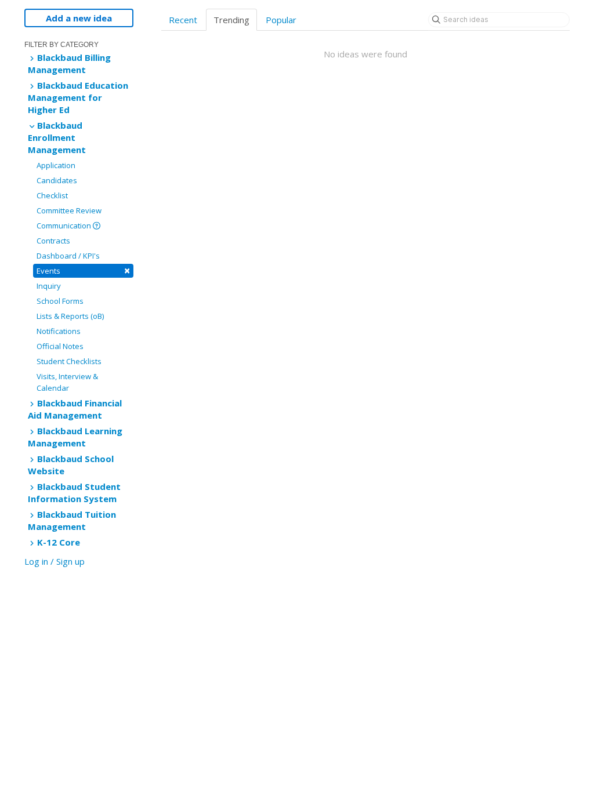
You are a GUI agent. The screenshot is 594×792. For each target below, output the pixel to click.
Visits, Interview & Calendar (67, 382)
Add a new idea (79, 18)
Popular (281, 20)
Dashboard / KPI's (68, 255)
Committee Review (69, 210)
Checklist (52, 195)
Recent (183, 20)
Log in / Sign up (54, 561)
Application (56, 165)
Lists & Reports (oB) (70, 316)
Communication (65, 225)
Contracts (53, 240)
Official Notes (60, 346)
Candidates (57, 180)
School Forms (60, 301)
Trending (231, 20)
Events (83, 270)
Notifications (59, 331)
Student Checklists (69, 361)
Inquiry (49, 286)
